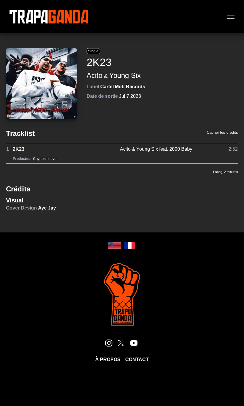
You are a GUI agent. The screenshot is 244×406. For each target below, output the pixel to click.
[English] (114, 245)
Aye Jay (47, 207)
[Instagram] (108, 343)
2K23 (18, 149)
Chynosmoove (45, 159)
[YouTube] (134, 343)
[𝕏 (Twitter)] (120, 343)
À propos (108, 359)
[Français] (129, 245)
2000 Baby (180, 149)
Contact (137, 359)
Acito (94, 75)
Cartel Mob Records (122, 86)
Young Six (125, 75)
